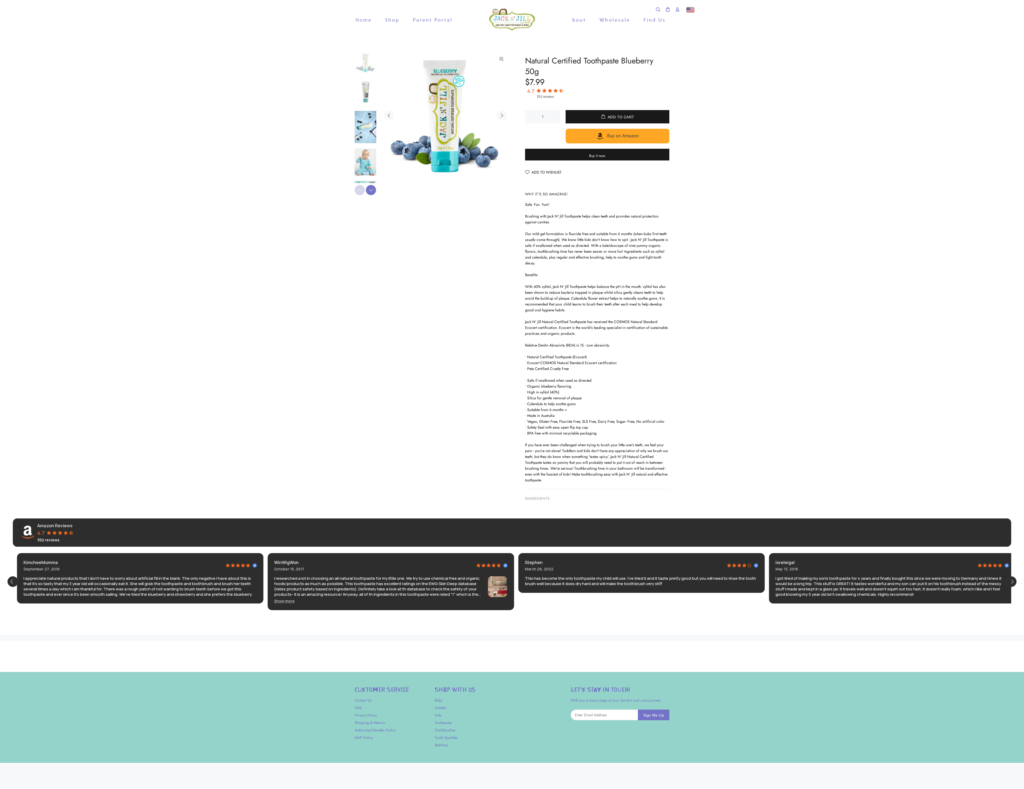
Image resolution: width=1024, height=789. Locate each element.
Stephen (529, 562)
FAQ (358, 707)
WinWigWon (282, 562)
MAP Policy (364, 737)
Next (502, 115)
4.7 (530, 90)
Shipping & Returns (370, 722)
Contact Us (363, 700)
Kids (438, 715)
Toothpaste (443, 722)
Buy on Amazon (623, 135)
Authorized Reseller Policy (375, 730)
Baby (438, 700)
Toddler (441, 707)
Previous (389, 115)
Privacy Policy (366, 715)
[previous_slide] (12, 581)
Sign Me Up (653, 715)
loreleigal (780, 562)
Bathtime (441, 745)
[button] (280, 601)
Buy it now (597, 155)
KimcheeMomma (36, 562)
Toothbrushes (445, 730)
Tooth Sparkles (446, 737)
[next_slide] (1011, 581)
